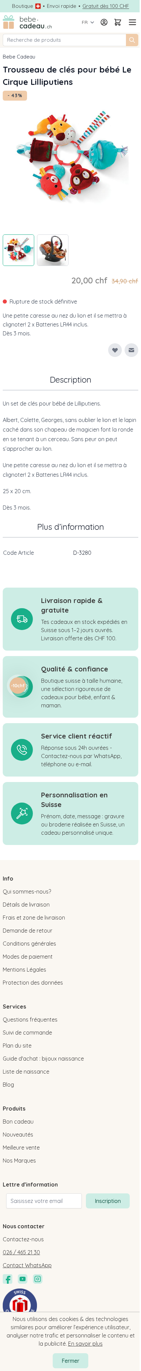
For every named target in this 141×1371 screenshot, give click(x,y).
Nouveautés (18, 1134)
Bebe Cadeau (19, 56)
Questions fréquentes (30, 1019)
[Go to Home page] (27, 22)
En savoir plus (85, 1343)
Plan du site (17, 1045)
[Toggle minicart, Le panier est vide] (117, 22)
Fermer (70, 1360)
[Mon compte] (104, 22)
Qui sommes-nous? (27, 891)
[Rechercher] (132, 40)
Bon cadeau (18, 1121)
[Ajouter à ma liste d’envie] (115, 350)
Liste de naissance (26, 1071)
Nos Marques (19, 1160)
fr (85, 22)
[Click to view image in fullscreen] (70, 158)
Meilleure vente (21, 1147)
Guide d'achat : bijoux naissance (43, 1058)
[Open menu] (131, 22)
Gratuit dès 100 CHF (105, 6)
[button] (18, 685)
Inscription (108, 1200)
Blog (8, 1084)
